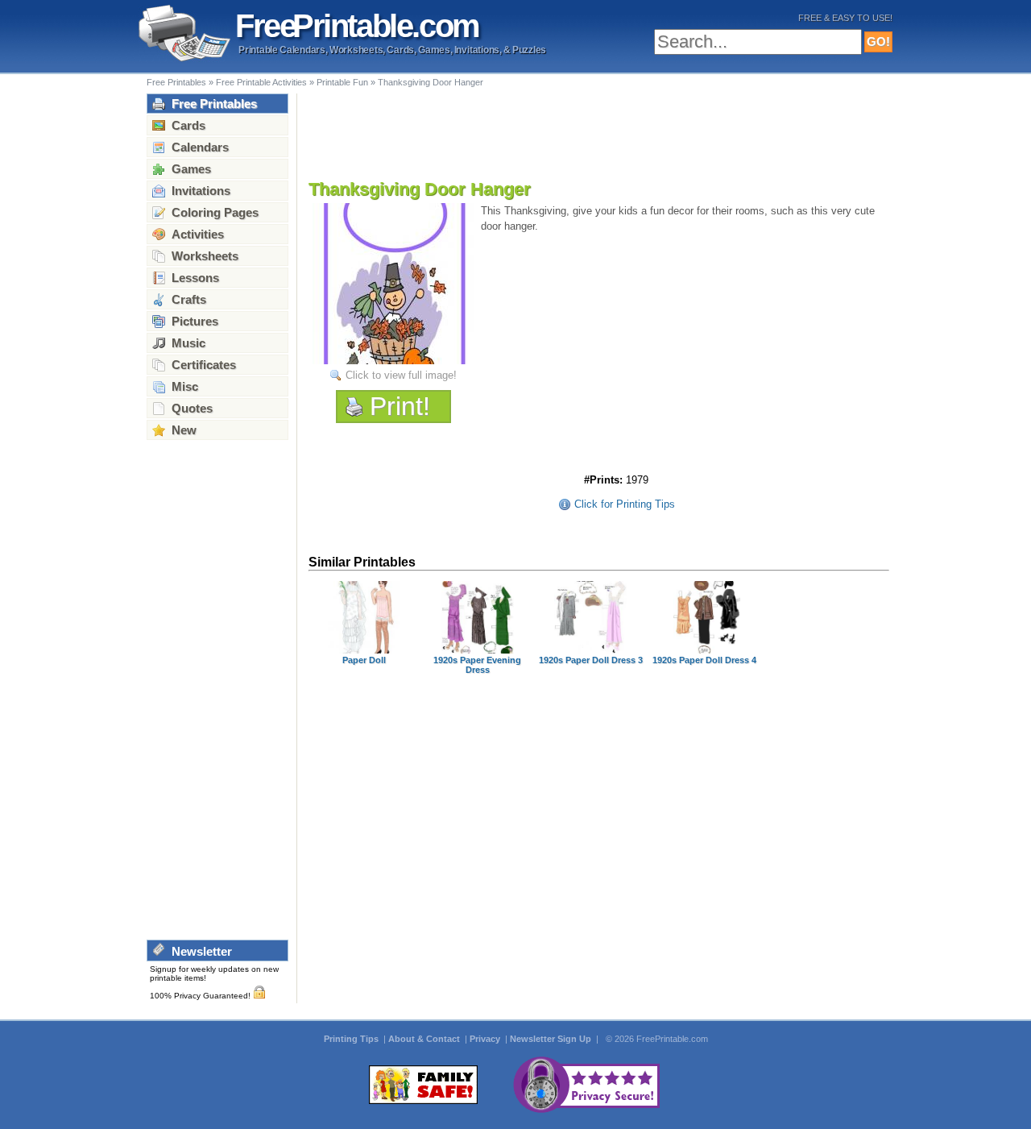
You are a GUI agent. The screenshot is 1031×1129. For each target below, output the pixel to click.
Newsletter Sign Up (552, 1039)
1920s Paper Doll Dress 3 (591, 660)
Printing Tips (352, 1039)
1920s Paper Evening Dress (477, 664)
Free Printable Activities (261, 82)
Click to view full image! (401, 375)
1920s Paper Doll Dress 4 (704, 660)
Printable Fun (342, 82)
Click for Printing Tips (624, 504)
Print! (400, 406)
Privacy (486, 1039)
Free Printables (176, 82)
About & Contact (425, 1039)
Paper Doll (364, 660)
